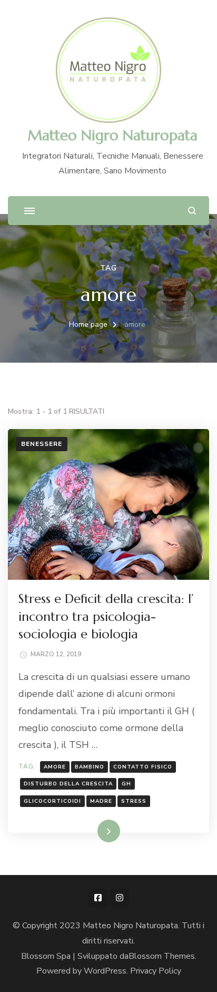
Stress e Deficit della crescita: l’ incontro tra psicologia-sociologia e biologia (105, 616)
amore (55, 767)
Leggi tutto (91, 830)
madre (101, 801)
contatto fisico (142, 767)
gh (126, 783)
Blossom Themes (162, 956)
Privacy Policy (155, 971)
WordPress (105, 971)
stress (133, 801)
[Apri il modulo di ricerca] (192, 210)
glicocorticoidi (52, 801)
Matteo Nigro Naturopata (113, 135)
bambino (89, 767)
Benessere (41, 444)
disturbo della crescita (68, 783)
